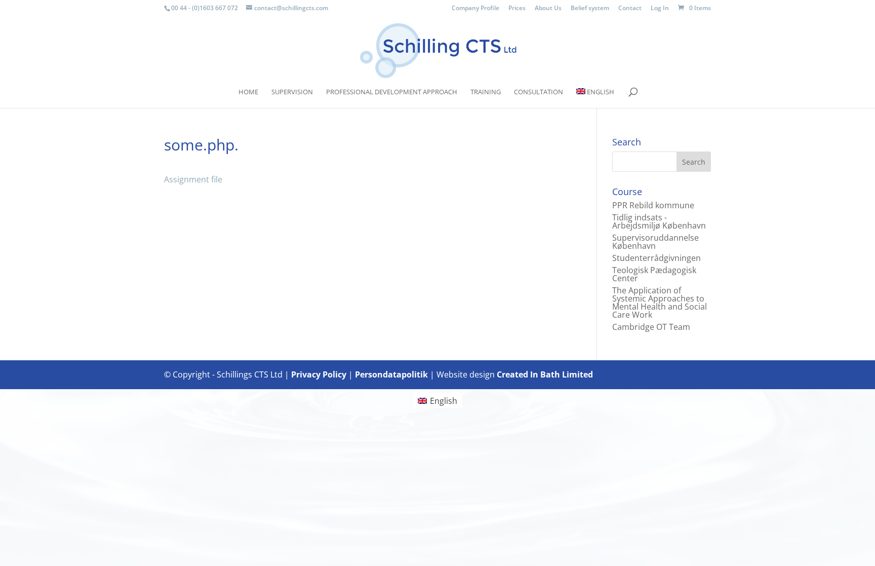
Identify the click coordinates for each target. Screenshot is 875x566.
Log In (660, 8)
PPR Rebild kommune (653, 205)
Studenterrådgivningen (656, 257)
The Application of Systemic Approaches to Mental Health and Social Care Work (659, 302)
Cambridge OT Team (651, 326)
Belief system (590, 8)
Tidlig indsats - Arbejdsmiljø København (659, 221)
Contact (630, 8)
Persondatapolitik (391, 374)
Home (248, 92)
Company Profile (475, 8)
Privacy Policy (318, 374)
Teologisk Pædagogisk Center (654, 274)
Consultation (538, 92)
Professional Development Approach (391, 92)
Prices (517, 8)
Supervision (292, 92)
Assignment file (193, 179)
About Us (548, 8)
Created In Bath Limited (545, 374)
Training (485, 92)
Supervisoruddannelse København (655, 241)
